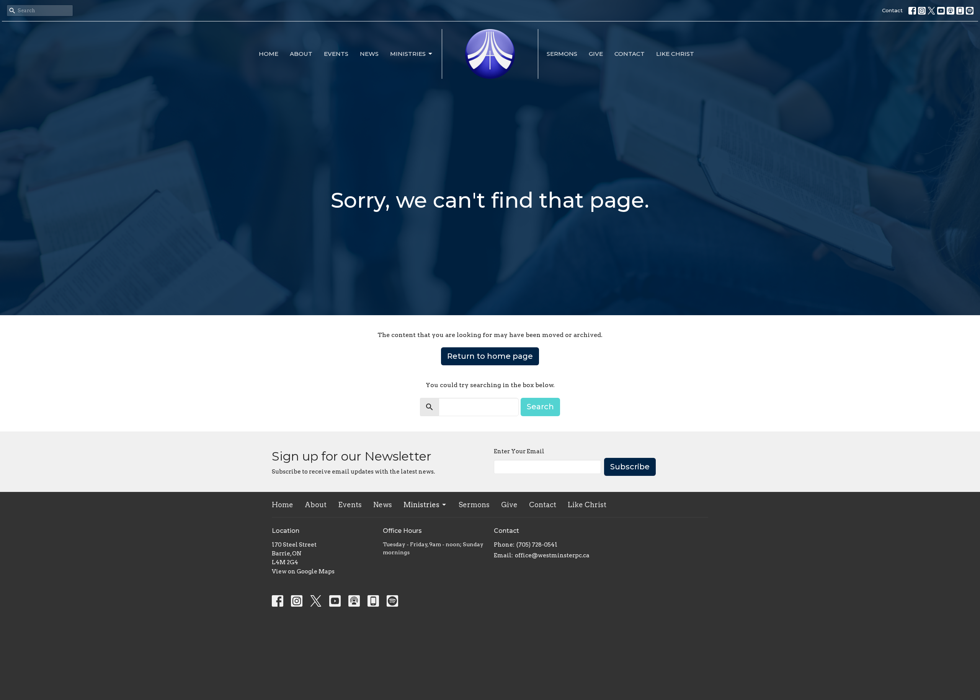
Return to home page (490, 356)
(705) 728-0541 (536, 544)
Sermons (562, 53)
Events (336, 53)
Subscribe (630, 466)
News (369, 53)
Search (540, 406)
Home (268, 53)
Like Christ (675, 53)
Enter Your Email (519, 451)
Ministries (408, 53)
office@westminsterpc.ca (552, 555)
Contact (892, 10)
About (301, 53)
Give (596, 53)
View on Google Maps (303, 571)
